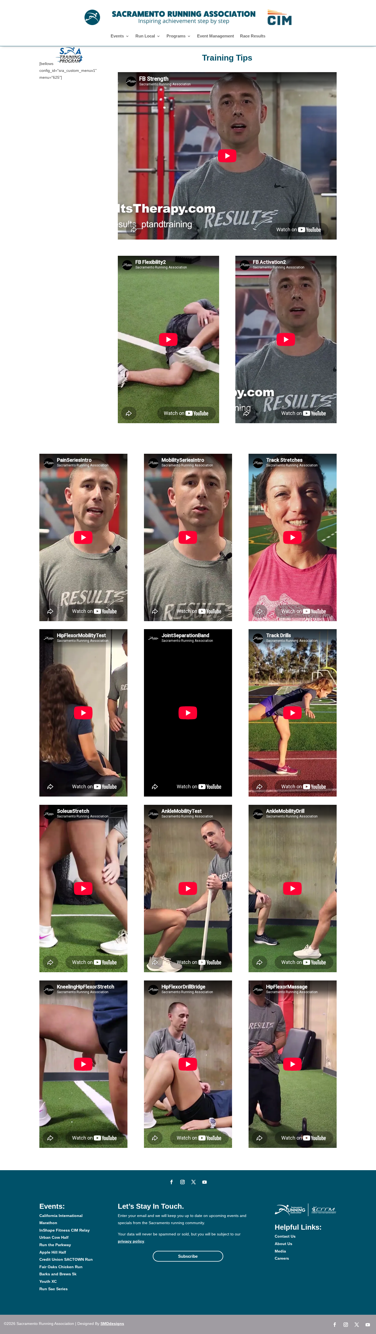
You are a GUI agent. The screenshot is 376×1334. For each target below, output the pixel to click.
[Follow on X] (193, 1182)
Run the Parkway (55, 1245)
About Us (283, 1243)
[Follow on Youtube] (204, 1182)
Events (117, 36)
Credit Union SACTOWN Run (66, 1259)
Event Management (215, 36)
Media (280, 1251)
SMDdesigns (112, 1323)
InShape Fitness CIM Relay (64, 1230)
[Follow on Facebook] (171, 1182)
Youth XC (48, 1281)
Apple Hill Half (52, 1252)
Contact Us (285, 1236)
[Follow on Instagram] (182, 1182)
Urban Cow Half (54, 1237)
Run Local (145, 36)
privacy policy (131, 1241)
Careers (282, 1258)
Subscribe (188, 1256)
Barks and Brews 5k (58, 1274)
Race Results (252, 36)
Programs (176, 36)
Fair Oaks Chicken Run (61, 1267)
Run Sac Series (53, 1289)
